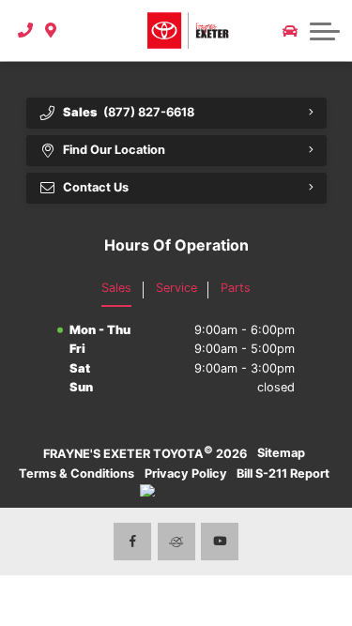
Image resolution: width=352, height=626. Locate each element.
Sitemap (281, 453)
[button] (77, 30)
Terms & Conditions (76, 473)
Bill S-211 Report (283, 473)
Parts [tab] (236, 288)
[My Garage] (290, 30)
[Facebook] (132, 541)
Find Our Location (114, 150)
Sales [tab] (116, 288)
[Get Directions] (51, 30)
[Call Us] (25, 30)
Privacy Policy (186, 473)
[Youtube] (219, 541)
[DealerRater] (176, 541)
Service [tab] (176, 288)
